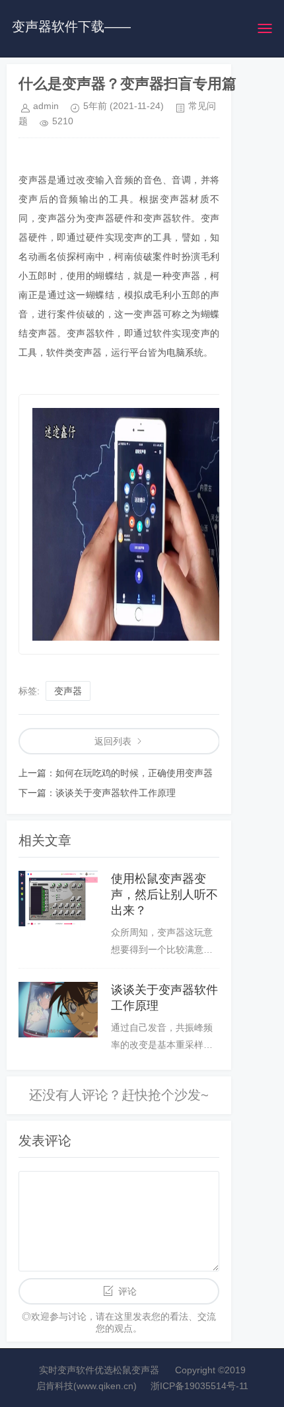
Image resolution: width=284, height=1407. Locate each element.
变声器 (68, 691)
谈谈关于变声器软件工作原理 (115, 792)
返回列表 (112, 741)
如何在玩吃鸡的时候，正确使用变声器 (134, 773)
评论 (127, 1291)
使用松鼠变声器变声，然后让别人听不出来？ (164, 894)
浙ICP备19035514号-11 (199, 1386)
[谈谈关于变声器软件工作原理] (58, 1009)
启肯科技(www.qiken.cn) (86, 1386)
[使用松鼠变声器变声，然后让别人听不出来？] (58, 898)
